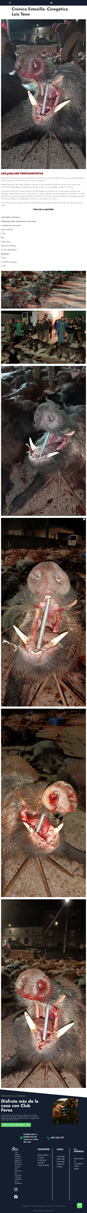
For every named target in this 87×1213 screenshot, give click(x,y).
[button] (51, 3)
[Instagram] (16, 1189)
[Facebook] (16, 1197)
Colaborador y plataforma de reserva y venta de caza (30, 1138)
